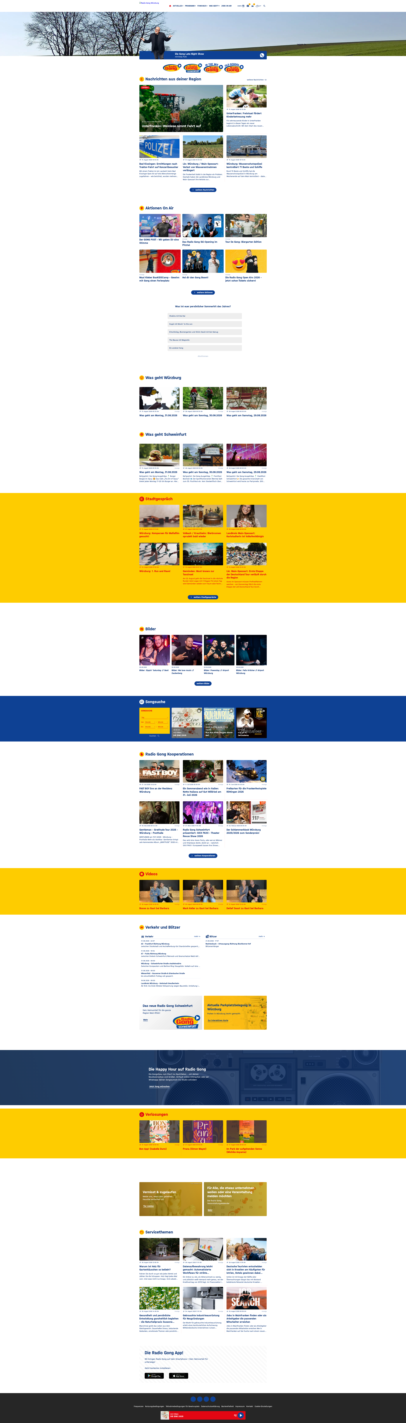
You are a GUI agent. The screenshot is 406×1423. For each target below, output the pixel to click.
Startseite (170, 6)
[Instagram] (199, 1399)
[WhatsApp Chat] (262, 55)
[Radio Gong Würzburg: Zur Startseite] (149, 6)
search (264, 6)
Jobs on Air (226, 6)
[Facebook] (193, 1399)
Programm (190, 6)
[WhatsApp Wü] (213, 1399)
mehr (197, 936)
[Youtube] (206, 1399)
